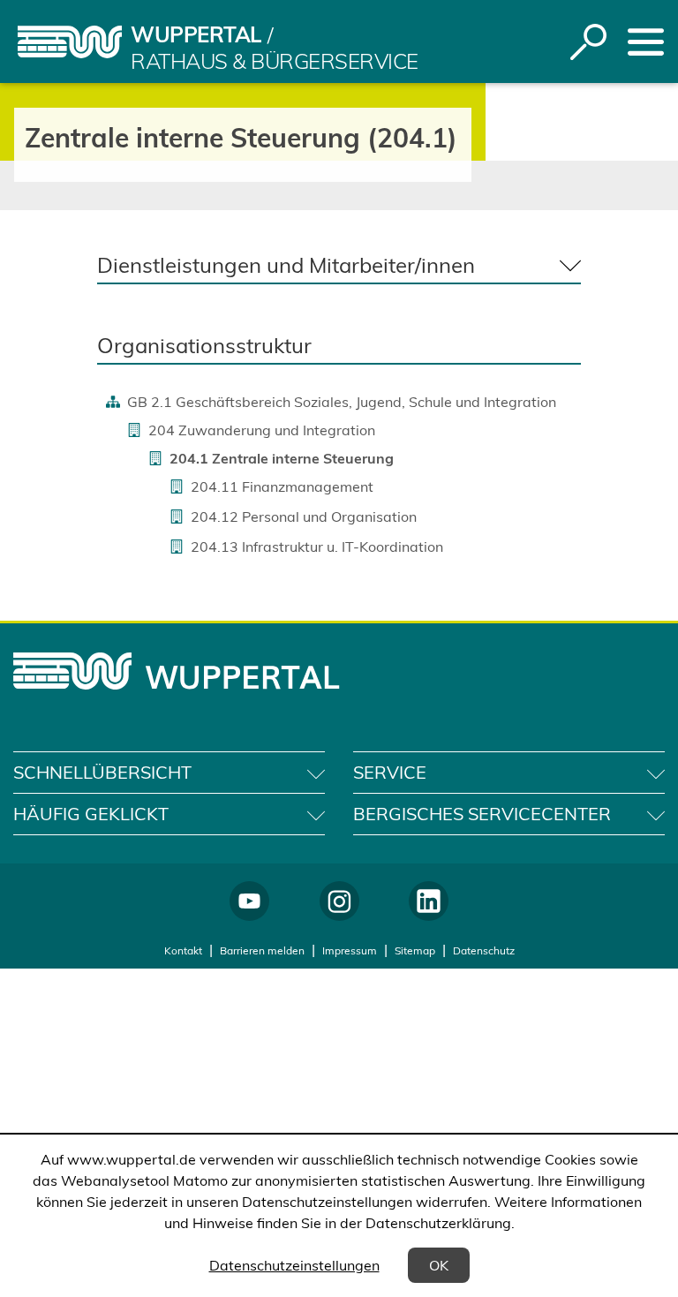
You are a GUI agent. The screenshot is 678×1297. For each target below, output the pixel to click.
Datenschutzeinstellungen (294, 1265)
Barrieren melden (262, 950)
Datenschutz (484, 950)
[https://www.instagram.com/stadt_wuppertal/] (339, 901)
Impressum (349, 950)
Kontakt (183, 950)
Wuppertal (196, 34)
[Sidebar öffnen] (646, 42)
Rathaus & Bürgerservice (274, 61)
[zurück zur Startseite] (70, 42)
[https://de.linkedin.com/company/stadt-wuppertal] (428, 901)
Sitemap (415, 950)
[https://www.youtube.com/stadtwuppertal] (249, 901)
